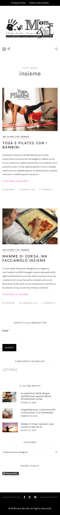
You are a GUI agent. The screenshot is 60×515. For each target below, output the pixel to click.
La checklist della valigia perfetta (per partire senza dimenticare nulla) (36, 396)
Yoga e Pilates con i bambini (24, 145)
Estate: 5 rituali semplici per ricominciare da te (37, 425)
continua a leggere (15, 181)
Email (6, 330)
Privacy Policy (18, 2)
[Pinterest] (35, 497)
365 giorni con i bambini (15, 137)
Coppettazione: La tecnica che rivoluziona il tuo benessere (38, 411)
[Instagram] (29, 497)
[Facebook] (24, 497)
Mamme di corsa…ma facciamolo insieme (25, 258)
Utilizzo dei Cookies (39, 2)
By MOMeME (8, 189)
